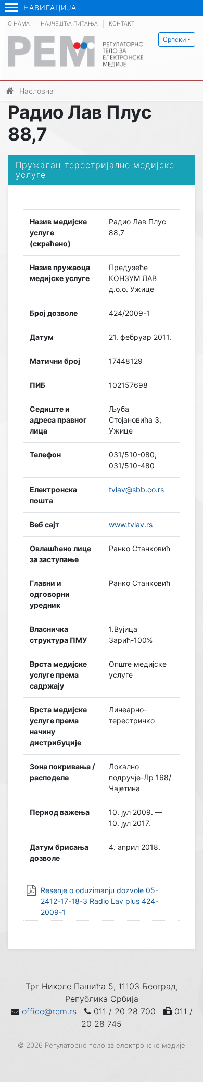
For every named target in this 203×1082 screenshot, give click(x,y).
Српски (174, 39)
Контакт (122, 23)
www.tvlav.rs (131, 524)
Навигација (50, 7)
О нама (19, 23)
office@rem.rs (49, 1011)
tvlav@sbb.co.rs (136, 489)
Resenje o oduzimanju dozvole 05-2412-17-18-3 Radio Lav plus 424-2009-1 (99, 901)
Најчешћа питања (69, 23)
